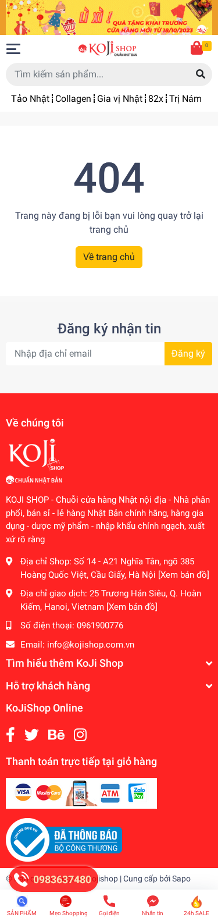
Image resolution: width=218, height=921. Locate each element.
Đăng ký (188, 353)
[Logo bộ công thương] (64, 839)
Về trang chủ (109, 256)
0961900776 (100, 625)
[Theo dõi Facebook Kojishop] (10, 735)
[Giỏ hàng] (198, 49)
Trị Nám (185, 98)
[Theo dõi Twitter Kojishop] (31, 735)
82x (155, 98)
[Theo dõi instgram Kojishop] (80, 735)
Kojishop (102, 878)
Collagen (73, 98)
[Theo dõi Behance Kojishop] (56, 735)
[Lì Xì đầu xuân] (109, 16)
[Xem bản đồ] (183, 575)
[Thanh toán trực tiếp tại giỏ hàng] (81, 792)
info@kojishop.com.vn (90, 644)
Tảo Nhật (30, 98)
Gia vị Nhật (119, 98)
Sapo (181, 878)
